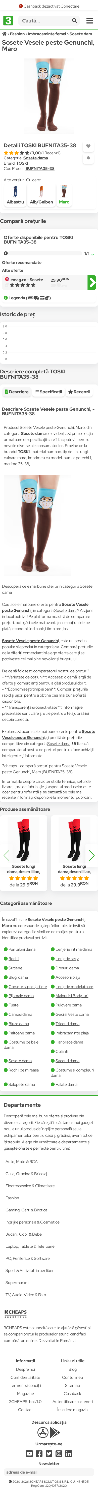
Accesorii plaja (68, 977)
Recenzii (81, 392)
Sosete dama (35, 158)
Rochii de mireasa (24, 1070)
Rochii (14, 958)
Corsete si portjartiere (28, 986)
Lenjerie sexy (67, 958)
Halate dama (66, 1084)
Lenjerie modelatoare (74, 986)
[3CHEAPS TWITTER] (49, 1455)
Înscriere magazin (72, 1409)
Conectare (70, 6)
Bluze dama (19, 1023)
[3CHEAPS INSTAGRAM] (58, 1455)
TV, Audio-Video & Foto (26, 1294)
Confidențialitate (25, 1377)
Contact (25, 1409)
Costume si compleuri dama (72, 1072)
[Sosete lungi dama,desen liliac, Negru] (23, 840)
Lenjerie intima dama (74, 949)
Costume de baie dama (21, 1044)
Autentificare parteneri (73, 1401)
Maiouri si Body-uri (72, 995)
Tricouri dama (67, 1023)
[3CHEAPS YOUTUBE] (29, 1455)
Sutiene (15, 968)
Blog (73, 1369)
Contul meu (72, 1377)
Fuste (14, 1005)
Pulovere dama (69, 1005)
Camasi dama (20, 1014)
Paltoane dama (22, 1033)
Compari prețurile (72, 689)
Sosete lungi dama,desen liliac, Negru (23, 872)
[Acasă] (4, 34)
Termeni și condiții (25, 1385)
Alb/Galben (41, 202)
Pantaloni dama (22, 949)
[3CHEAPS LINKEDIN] (68, 1455)
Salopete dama (22, 1084)
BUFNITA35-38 (40, 168)
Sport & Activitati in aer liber (30, 1270)
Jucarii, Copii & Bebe (24, 1234)
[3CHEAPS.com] (8, 21)
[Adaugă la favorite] (88, 146)
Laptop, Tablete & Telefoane (30, 1246)
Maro (64, 202)
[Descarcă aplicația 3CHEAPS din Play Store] (55, 1435)
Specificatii (50, 392)
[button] (91, 855)
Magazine (25, 1393)
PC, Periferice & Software (28, 1258)
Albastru (15, 202)
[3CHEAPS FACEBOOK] (39, 1455)
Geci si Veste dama (72, 1014)
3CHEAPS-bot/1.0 (25, 1401)
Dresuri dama (67, 968)
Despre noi (25, 1369)
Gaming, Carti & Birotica (26, 1210)
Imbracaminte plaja (72, 1033)
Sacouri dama (67, 1060)
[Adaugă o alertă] (88, 158)
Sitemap (72, 1385)
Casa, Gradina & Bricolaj (26, 1173)
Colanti (62, 1051)
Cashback (72, 1393)
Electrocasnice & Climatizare (30, 1185)
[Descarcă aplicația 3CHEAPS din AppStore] (42, 1435)
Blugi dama (18, 977)
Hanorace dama (69, 1042)
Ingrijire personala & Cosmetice (33, 1222)
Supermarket (17, 1282)
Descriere (18, 392)
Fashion (12, 1198)
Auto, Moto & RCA (22, 1161)
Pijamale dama (21, 995)
